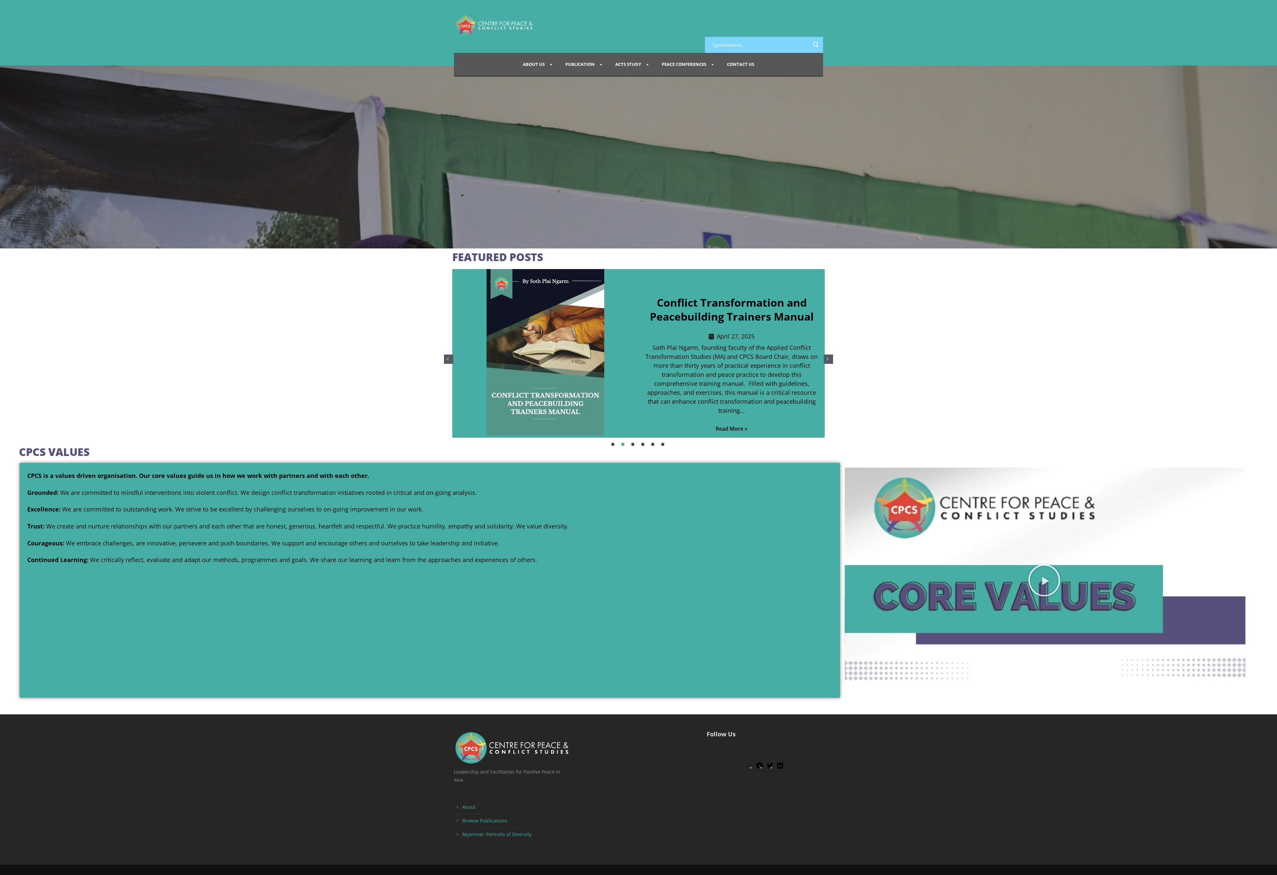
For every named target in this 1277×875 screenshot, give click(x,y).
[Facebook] (760, 768)
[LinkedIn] (780, 768)
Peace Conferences (684, 64)
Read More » (732, 428)
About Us (534, 64)
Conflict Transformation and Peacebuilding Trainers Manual (732, 309)
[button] (448, 359)
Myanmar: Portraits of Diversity (496, 834)
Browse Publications (484, 820)
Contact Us (740, 64)
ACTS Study (628, 64)
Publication (580, 64)
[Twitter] (770, 768)
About (469, 807)
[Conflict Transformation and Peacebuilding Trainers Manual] (545, 353)
